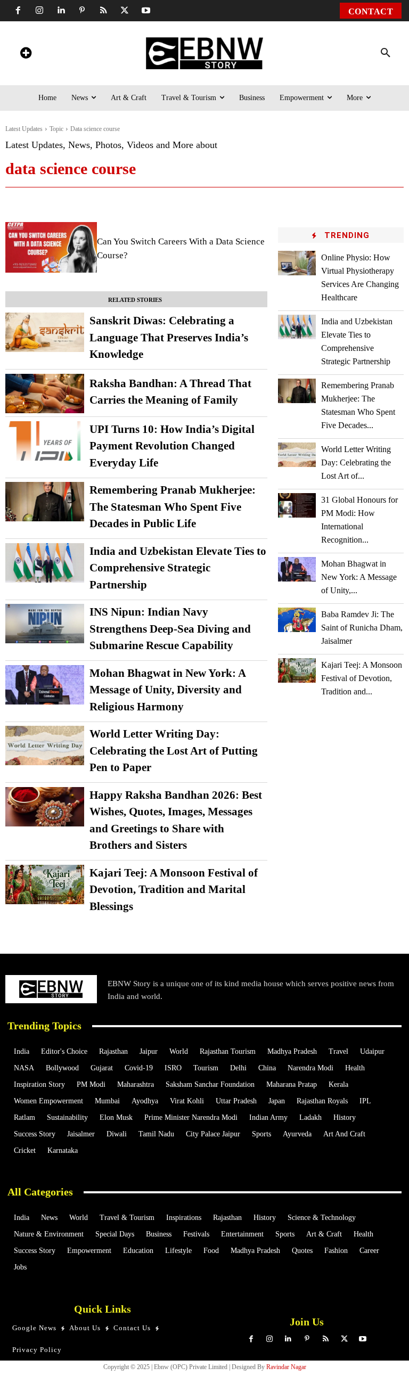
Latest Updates (24, 129)
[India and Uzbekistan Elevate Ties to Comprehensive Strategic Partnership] (44, 563)
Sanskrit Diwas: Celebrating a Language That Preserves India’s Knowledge (168, 337)
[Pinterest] (82, 10)
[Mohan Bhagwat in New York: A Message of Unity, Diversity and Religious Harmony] (44, 685)
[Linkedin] (60, 10)
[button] (385, 53)
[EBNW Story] (204, 53)
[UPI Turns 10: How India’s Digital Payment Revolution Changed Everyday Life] (44, 441)
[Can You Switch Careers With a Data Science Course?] (51, 247)
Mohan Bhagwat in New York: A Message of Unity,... (359, 577)
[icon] (25, 54)
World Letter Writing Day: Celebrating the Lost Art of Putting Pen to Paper (173, 750)
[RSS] (103, 10)
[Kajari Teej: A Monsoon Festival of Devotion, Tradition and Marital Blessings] (44, 884)
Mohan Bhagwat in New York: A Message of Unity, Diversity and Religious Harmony (167, 690)
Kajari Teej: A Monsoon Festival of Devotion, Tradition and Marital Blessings (173, 889)
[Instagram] (39, 10)
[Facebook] (18, 10)
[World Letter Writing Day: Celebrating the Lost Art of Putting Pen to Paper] (44, 745)
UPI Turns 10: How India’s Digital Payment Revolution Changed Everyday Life (172, 446)
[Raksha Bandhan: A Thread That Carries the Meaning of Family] (44, 393)
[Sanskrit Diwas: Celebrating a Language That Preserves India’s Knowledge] (44, 332)
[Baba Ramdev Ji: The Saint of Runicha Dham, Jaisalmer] (297, 620)
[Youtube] (146, 10)
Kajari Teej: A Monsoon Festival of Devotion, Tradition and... (361, 678)
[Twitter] (124, 10)
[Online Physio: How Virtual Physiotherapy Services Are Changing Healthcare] (297, 263)
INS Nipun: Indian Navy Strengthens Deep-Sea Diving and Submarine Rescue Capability (170, 628)
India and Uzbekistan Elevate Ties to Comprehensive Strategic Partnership (177, 568)
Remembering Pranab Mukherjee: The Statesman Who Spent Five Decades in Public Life (172, 507)
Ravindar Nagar (286, 1367)
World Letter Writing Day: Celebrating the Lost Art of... (356, 462)
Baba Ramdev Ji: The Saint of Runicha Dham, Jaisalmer (362, 627)
